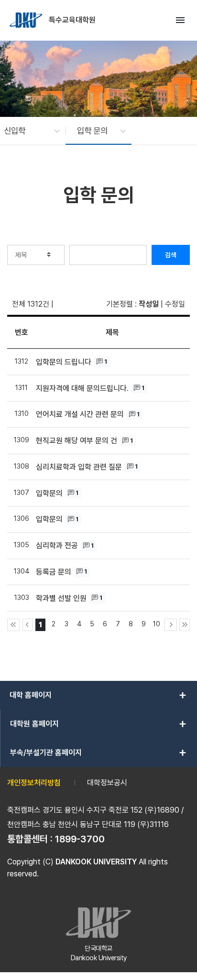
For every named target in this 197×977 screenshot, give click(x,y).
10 (156, 624)
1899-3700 (80, 839)
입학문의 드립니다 (63, 362)
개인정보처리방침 (34, 782)
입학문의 (49, 493)
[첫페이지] (13, 625)
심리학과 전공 (57, 545)
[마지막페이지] (184, 625)
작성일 (149, 304)
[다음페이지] (170, 625)
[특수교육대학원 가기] (27, 20)
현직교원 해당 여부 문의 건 (76, 440)
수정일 (175, 304)
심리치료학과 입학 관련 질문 (79, 466)
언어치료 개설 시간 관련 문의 (80, 414)
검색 (170, 255)
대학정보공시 (107, 782)
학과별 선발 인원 (61, 598)
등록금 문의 (53, 571)
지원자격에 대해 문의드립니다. (82, 388)
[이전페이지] (27, 625)
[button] (27, 131)
